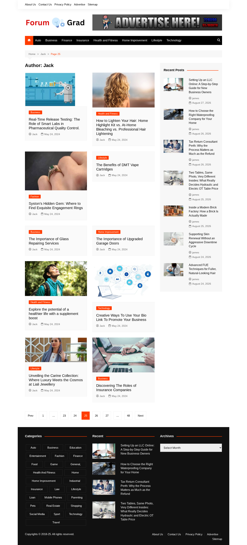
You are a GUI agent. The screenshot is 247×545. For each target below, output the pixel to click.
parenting (76, 497)
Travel (56, 522)
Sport (57, 514)
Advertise (79, 4)
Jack (34, 134)
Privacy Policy (62, 4)
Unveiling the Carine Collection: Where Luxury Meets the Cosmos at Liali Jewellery (56, 380)
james (195, 98)
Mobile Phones (53, 497)
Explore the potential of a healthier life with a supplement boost (53, 313)
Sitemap (92, 4)
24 (75, 415)
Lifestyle (157, 40)
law (57, 489)
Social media (37, 514)
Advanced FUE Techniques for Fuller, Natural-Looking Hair (202, 269)
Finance (67, 40)
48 (128, 415)
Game (54, 464)
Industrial (74, 480)
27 (107, 415)
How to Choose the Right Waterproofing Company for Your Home (137, 468)
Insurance (82, 40)
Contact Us (45, 4)
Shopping (76, 505)
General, (76, 464)
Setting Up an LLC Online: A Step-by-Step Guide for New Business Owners (137, 449)
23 (64, 415)
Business (51, 40)
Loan (32, 497)
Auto (38, 40)
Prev (30, 415)
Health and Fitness (105, 40)
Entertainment (37, 455)
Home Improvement (134, 40)
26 (96, 415)
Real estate (53, 505)
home (75, 472)
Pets (33, 505)
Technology (174, 40)
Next (140, 415)
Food (34, 464)
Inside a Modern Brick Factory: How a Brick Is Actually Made (203, 211)
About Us (30, 4)
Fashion (35, 196)
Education (75, 447)
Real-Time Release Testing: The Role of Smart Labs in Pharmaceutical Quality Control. (54, 123)
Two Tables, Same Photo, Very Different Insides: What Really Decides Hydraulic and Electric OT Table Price (203, 180)
